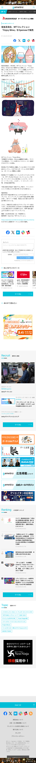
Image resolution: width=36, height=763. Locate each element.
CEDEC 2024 (22, 615)
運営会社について (18, 720)
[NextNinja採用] (18, 652)
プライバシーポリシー (18, 736)
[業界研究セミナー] (18, 327)
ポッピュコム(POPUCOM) (8, 618)
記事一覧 (3, 11)
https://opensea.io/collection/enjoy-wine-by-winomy (17, 220)
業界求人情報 (23, 11)
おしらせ (18, 733)
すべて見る (18, 294)
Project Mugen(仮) (23, 618)
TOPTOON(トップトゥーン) (9, 615)
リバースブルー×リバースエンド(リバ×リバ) (13, 621)
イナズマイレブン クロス (8, 612)
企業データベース (12, 11)
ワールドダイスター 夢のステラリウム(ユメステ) (14, 628)
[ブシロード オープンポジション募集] (18, 18)
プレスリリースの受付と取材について (18, 726)
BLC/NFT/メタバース (8, 23)
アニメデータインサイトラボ (25, 612)
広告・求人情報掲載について (18, 723)
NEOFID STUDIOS (6, 631)
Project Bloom (6, 625)
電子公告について (18, 729)
